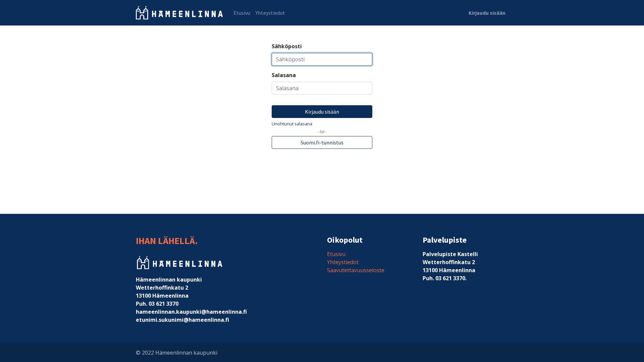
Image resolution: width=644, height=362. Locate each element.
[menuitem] (242, 12)
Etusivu (336, 254)
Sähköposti (287, 46)
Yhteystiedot (343, 262)
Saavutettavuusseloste (355, 270)
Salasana (284, 75)
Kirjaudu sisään (487, 12)
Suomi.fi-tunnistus (322, 142)
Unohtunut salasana (292, 124)
